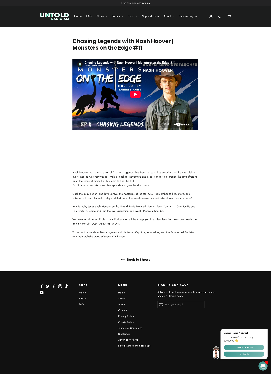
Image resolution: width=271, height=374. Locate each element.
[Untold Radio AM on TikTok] (66, 286)
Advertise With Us (128, 339)
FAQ (89, 16)
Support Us (149, 16)
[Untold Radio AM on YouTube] (42, 292)
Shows (100, 16)
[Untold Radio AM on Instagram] (60, 286)
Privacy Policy (126, 316)
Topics (116, 16)
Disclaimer (124, 334)
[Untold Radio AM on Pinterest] (54, 286)
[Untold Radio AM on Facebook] (42, 286)
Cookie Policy (126, 322)
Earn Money (187, 16)
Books (82, 298)
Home (78, 16)
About (168, 16)
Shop (131, 16)
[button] (263, 366)
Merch (82, 292)
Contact (122, 310)
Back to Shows (138, 259)
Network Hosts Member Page (134, 345)
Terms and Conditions (130, 328)
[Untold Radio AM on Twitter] (48, 286)
